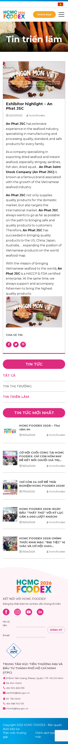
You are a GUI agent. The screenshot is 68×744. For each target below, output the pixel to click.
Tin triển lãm (16, 397)
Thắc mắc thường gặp (14, 735)
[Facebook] (6, 612)
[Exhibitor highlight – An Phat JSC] (34, 80)
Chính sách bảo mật (45, 735)
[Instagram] (17, 612)
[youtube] (29, 612)
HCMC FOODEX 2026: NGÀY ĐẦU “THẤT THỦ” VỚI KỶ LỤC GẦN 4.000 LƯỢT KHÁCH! (41, 512)
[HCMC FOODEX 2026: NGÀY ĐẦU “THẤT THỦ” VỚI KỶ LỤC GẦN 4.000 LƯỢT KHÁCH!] (10, 514)
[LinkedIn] (40, 612)
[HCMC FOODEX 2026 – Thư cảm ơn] (10, 431)
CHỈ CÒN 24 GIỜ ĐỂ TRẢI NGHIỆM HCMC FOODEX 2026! (42, 483)
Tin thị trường (17, 386)
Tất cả (9, 375)
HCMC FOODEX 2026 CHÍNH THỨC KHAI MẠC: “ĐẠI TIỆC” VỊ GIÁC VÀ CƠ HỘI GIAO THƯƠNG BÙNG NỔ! (42, 544)
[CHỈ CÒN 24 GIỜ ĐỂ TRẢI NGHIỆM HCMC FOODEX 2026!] (10, 487)
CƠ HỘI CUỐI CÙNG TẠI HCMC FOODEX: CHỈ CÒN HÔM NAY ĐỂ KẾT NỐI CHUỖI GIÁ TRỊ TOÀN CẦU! (41, 458)
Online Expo (44, 14)
